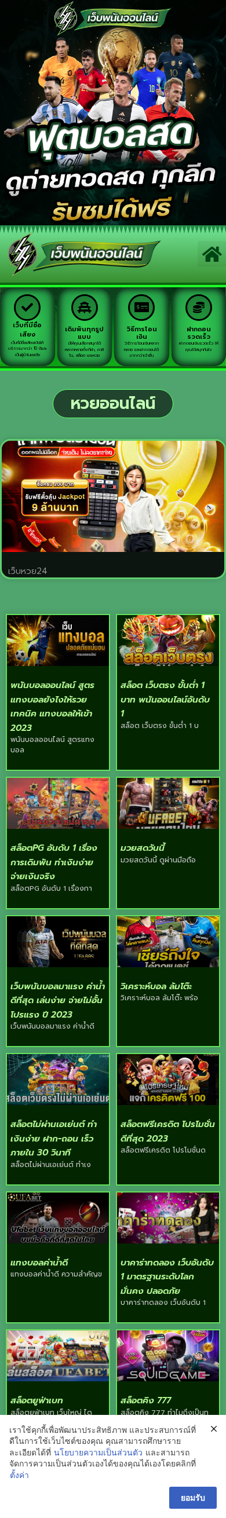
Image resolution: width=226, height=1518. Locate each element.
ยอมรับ (193, 1497)
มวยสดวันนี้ (143, 848)
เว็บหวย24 (28, 571)
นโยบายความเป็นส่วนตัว (98, 1452)
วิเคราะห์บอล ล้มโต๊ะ (156, 986)
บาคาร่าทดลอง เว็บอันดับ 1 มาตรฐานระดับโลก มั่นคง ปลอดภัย (167, 1276)
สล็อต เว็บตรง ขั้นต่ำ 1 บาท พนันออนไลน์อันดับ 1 (165, 699)
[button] (212, 254)
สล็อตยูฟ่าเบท (36, 1400)
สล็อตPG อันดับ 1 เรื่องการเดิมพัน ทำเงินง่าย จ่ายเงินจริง (53, 862)
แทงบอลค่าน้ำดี (39, 1262)
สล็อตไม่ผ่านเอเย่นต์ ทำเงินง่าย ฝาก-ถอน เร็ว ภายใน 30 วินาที (53, 1138)
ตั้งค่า (19, 1475)
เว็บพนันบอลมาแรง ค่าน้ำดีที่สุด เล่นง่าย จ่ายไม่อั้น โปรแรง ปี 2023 (57, 1000)
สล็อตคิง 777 (146, 1400)
